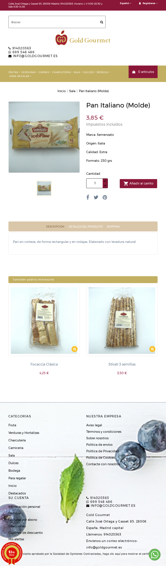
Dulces (88, 72)
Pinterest (105, 197)
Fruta (12, 425)
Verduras (28, 72)
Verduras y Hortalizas (23, 433)
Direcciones (17, 526)
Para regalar (19, 76)
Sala (77, 72)
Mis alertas (16, 539)
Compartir (87, 197)
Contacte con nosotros (103, 464)
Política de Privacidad (102, 451)
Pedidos (14, 513)
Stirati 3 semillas (122, 364)
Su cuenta (18, 498)
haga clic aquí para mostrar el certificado (129, 553)
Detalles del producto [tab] (86, 226)
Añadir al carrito (138, 183)
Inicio (12, 486)
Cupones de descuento (25, 533)
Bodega (102, 72)
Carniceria (15, 448)
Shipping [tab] (113, 226)
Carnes (44, 72)
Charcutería (61, 72)
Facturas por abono (22, 520)
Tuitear (96, 197)
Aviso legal (94, 425)
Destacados (17, 493)
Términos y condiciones (103, 432)
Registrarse (149, 3)
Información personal (24, 507)
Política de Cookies (100, 458)
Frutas (13, 72)
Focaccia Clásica (44, 364)
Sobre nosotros (97, 438)
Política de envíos (99, 445)
